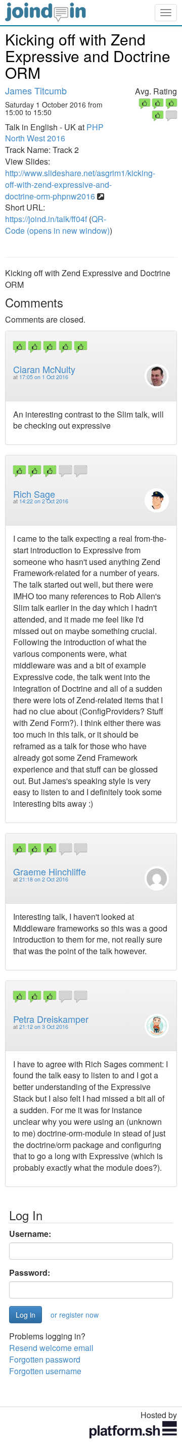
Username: (30, 1233)
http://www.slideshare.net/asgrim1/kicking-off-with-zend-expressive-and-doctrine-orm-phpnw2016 (80, 184)
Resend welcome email (51, 1348)
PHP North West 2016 (54, 132)
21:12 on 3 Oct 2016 (43, 1026)
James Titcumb (36, 90)
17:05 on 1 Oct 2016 (43, 377)
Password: (29, 1272)
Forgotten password (44, 1359)
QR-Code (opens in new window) (57, 224)
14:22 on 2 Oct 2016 (43, 501)
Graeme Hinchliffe (49, 871)
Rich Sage (34, 493)
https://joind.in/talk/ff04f (46, 219)
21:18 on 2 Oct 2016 (43, 879)
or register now (75, 1315)
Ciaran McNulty (44, 369)
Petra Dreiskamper (50, 1018)
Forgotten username (45, 1371)
